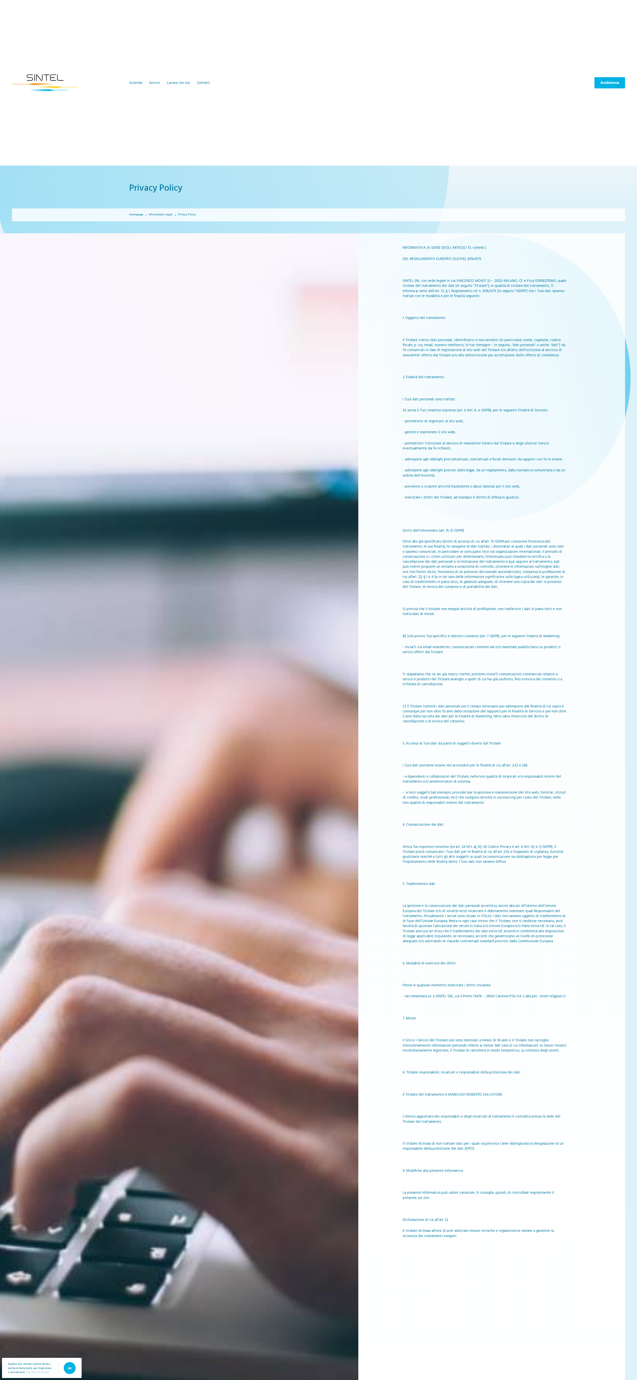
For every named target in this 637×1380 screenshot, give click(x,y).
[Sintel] (45, 82)
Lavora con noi (178, 83)
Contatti (203, 83)
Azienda (135, 83)
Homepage (136, 214)
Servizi (154, 83)
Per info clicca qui (38, 1372)
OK (70, 1368)
